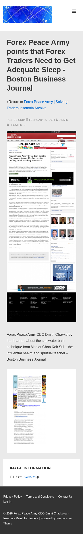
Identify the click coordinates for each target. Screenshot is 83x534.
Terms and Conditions (40, 496)
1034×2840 (30, 476)
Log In (7, 501)
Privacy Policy (12, 496)
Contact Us (65, 496)
